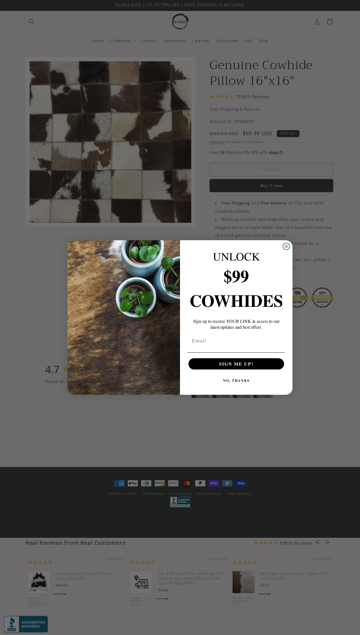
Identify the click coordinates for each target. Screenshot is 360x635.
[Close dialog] (286, 246)
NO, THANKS (236, 380)
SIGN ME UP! (236, 363)
